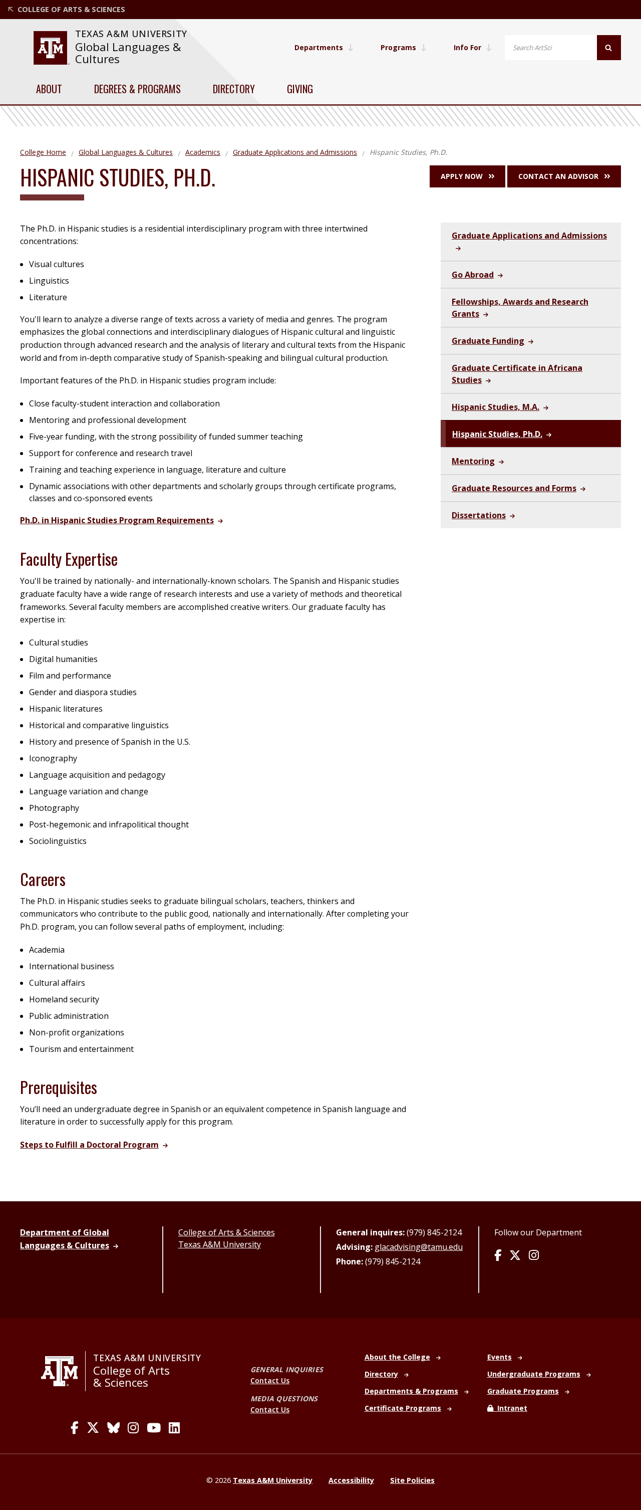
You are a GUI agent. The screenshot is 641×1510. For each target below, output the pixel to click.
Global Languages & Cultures (128, 53)
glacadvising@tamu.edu (419, 1246)
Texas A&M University (219, 1244)
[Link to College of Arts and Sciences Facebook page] (75, 1427)
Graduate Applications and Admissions (295, 152)
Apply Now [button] (462, 176)
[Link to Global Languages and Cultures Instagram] (534, 1255)
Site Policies (412, 1480)
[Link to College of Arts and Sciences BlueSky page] (113, 1427)
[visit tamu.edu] (63, 1371)
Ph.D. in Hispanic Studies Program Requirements (117, 520)
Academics (202, 152)
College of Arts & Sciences (226, 1232)
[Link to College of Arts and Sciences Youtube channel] (154, 1427)
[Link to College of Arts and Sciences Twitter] (93, 1427)
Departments (318, 47)
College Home (43, 152)
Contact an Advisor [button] (558, 176)
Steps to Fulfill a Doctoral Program (89, 1144)
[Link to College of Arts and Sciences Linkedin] (174, 1427)
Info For (467, 47)
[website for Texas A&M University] (51, 48)
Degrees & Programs (137, 88)
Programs (398, 47)
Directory (234, 88)
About (49, 88)
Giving (300, 88)
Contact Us (269, 1380)
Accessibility (351, 1480)
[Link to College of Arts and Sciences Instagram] (133, 1427)
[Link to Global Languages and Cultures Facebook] (497, 1255)
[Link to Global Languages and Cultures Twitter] (515, 1255)
